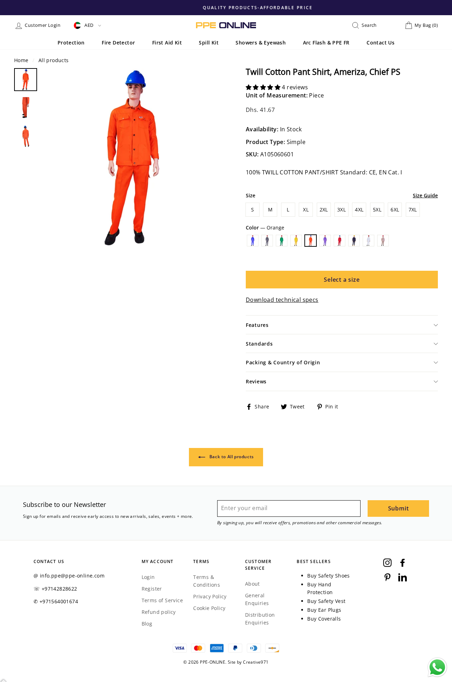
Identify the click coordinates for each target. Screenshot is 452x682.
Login (148, 577)
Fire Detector (118, 42)
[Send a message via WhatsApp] (437, 667)
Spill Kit (209, 42)
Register (152, 588)
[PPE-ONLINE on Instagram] (387, 562)
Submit (398, 508)
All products (53, 60)
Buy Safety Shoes (328, 575)
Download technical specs (282, 300)
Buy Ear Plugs (324, 609)
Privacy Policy (210, 596)
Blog (147, 623)
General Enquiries (257, 599)
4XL (359, 209)
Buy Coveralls (324, 618)
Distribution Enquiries (260, 618)
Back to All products (231, 457)
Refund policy (159, 612)
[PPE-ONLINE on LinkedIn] (402, 576)
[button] (264, 87)
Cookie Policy (209, 608)
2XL (324, 209)
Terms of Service (162, 600)
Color (265, 227)
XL (306, 209)
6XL (395, 209)
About (252, 583)
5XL (377, 209)
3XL (341, 209)
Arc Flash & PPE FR (326, 42)
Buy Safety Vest (326, 601)
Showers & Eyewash (261, 42)
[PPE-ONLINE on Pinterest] (387, 576)
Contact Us (380, 42)
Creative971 (255, 662)
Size (250, 195)
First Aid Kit (167, 42)
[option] (226, 7)
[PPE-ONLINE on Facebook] (402, 562)
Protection (71, 42)
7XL (413, 209)
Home (21, 60)
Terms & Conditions (206, 581)
